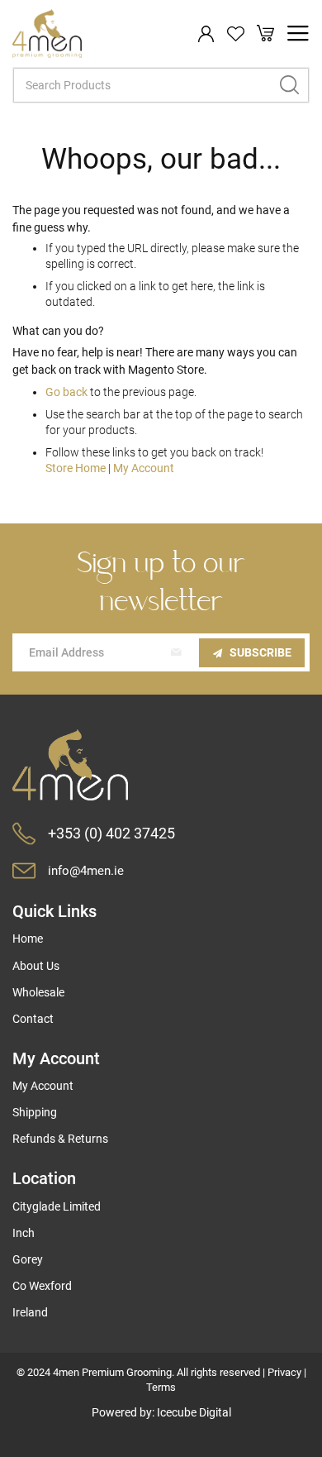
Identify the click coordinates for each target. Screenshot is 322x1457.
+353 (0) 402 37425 (111, 833)
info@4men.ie (86, 870)
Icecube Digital (194, 1412)
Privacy (284, 1372)
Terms (161, 1387)
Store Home (75, 468)
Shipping (34, 1112)
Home (27, 938)
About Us (35, 965)
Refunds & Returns (60, 1138)
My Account (143, 468)
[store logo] (47, 34)
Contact (33, 1018)
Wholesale (38, 992)
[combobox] (161, 85)
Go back (66, 392)
